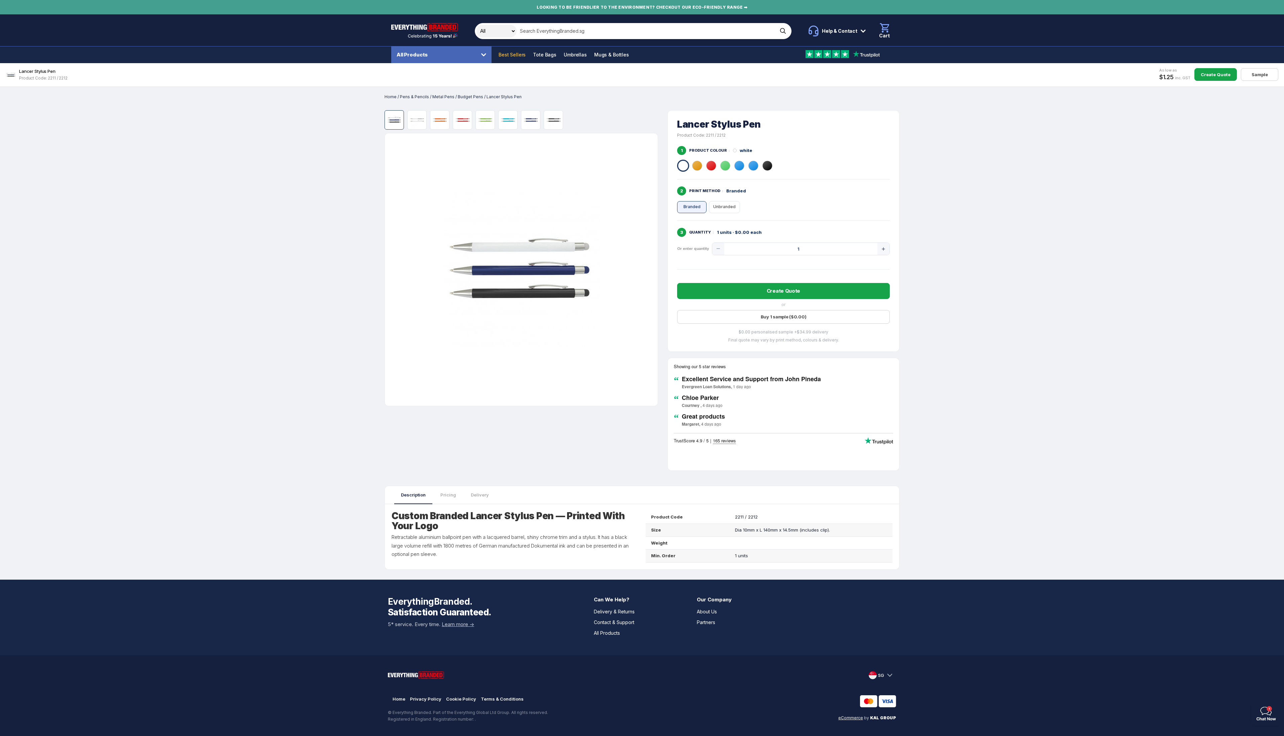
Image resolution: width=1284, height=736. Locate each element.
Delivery (480, 494)
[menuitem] (443, 54)
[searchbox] (646, 31)
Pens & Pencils (414, 96)
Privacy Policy (425, 699)
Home (391, 96)
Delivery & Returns (614, 611)
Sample (1260, 74)
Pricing (448, 494)
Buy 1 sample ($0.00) (784, 316)
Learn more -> (458, 624)
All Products (412, 54)
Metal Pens (443, 96)
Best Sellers (512, 54)
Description (413, 494)
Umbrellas (575, 54)
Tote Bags (544, 54)
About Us (707, 611)
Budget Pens (470, 96)
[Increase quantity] (883, 249)
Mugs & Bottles (611, 54)
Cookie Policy (461, 699)
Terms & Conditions (502, 699)
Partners (706, 622)
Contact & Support (614, 622)
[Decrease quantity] (718, 249)
